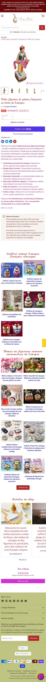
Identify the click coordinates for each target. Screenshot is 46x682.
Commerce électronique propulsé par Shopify (23, 678)
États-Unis (22, 654)
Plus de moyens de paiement (23, 134)
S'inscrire (33, 638)
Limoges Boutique (10, 106)
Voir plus (22, 560)
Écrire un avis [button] (23, 581)
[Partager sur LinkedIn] (10, 141)
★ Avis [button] (44, 343)
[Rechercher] (42, 27)
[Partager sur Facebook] (2, 141)
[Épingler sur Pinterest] (14, 141)
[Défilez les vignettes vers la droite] (43, 91)
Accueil (3, 37)
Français (22, 648)
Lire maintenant (15, 554)
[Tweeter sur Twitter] (6, 141)
